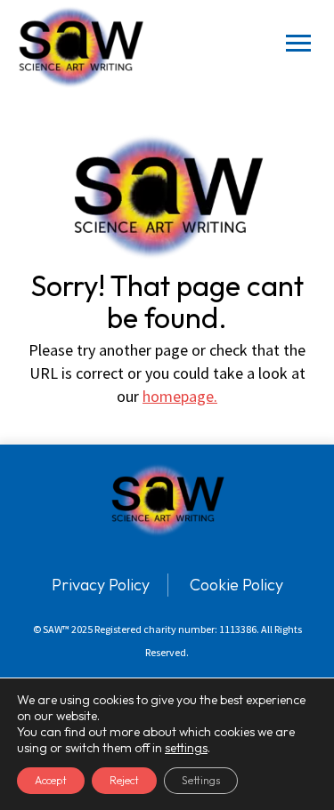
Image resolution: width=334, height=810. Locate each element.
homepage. (180, 396)
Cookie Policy (236, 584)
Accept (51, 780)
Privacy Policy (101, 584)
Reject (124, 780)
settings (186, 748)
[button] (298, 47)
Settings (201, 780)
